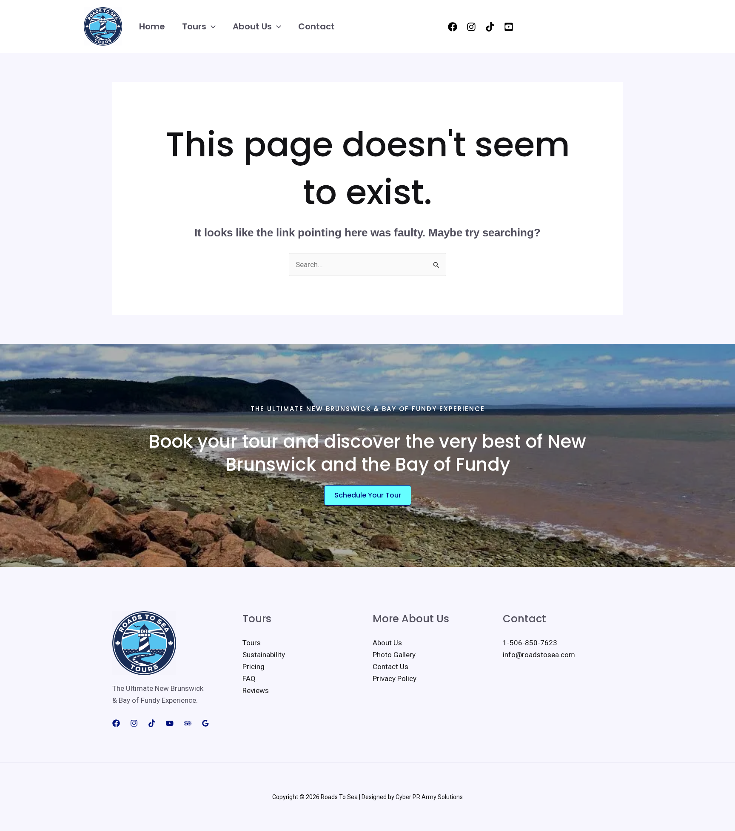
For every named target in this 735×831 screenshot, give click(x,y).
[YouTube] (508, 27)
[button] (211, 26)
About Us (252, 26)
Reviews (255, 690)
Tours (194, 26)
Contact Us (390, 666)
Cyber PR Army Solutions (429, 797)
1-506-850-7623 (530, 642)
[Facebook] (452, 27)
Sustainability (263, 654)
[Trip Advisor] (187, 723)
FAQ (249, 678)
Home (152, 26)
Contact (316, 26)
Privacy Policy (394, 678)
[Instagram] (471, 27)
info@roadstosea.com (539, 654)
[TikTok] (490, 27)
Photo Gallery (394, 654)
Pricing (253, 666)
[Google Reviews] (205, 723)
